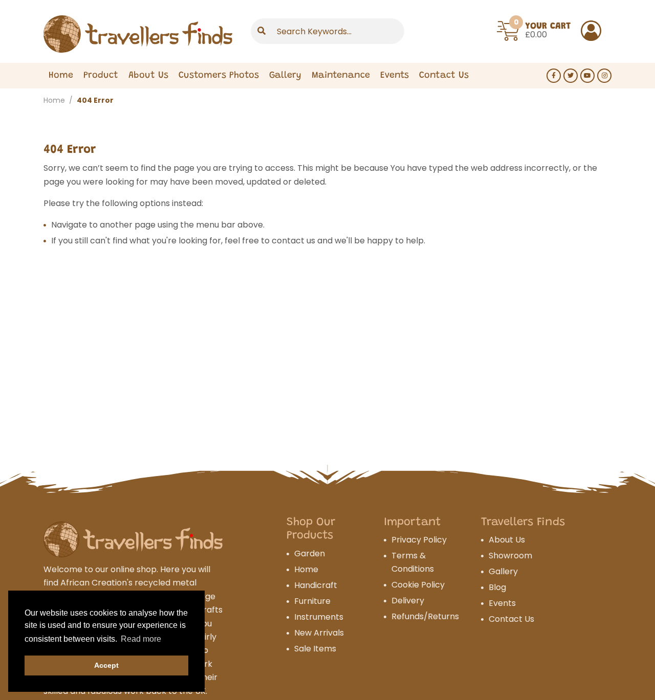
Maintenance (341, 75)
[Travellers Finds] (137, 34)
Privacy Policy (419, 540)
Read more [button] (141, 639)
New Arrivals (319, 633)
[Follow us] (554, 76)
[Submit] (261, 31)
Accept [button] (106, 665)
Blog (497, 587)
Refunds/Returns (425, 616)
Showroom (510, 555)
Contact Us (444, 75)
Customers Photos (219, 75)
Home (61, 75)
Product (100, 75)
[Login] (591, 30)
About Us (148, 75)
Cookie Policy (418, 585)
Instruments (318, 617)
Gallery (285, 75)
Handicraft (315, 585)
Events (394, 75)
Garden (309, 553)
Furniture (312, 601)
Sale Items (315, 648)
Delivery (407, 600)
